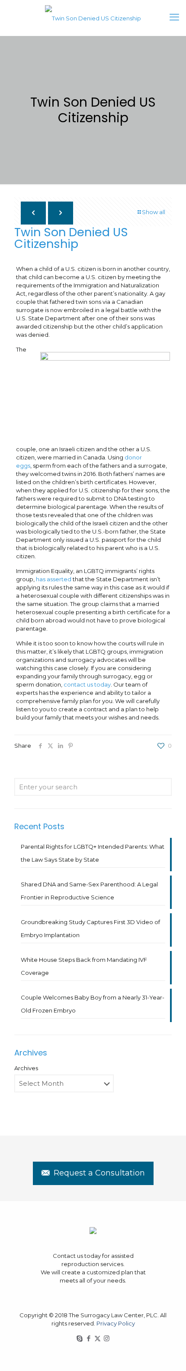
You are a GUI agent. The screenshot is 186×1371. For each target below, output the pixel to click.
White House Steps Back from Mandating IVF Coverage (84, 966)
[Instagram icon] (106, 1338)
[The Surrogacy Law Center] (93, 17)
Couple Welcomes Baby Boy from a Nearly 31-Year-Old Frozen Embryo (92, 1004)
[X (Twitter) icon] (97, 1338)
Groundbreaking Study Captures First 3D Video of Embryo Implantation (90, 928)
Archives (26, 1068)
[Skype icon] (79, 1338)
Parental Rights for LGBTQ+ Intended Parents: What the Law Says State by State (92, 853)
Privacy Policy (115, 1323)
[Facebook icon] (88, 1338)
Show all (153, 211)
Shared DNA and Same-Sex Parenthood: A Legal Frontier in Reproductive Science (89, 891)
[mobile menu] (174, 17)
